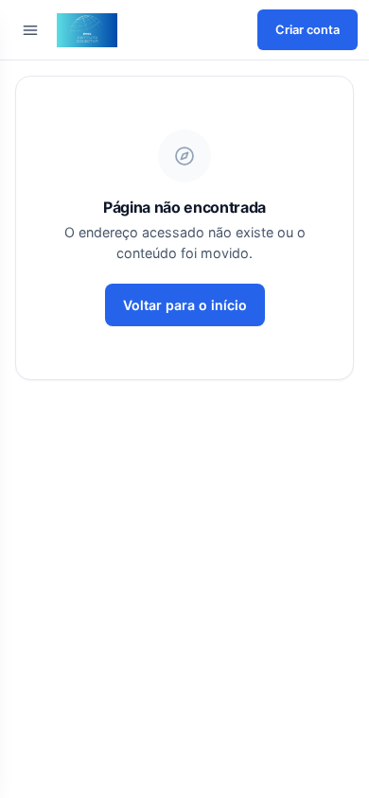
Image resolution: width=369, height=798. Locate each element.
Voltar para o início (185, 305)
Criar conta (307, 30)
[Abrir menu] (30, 30)
